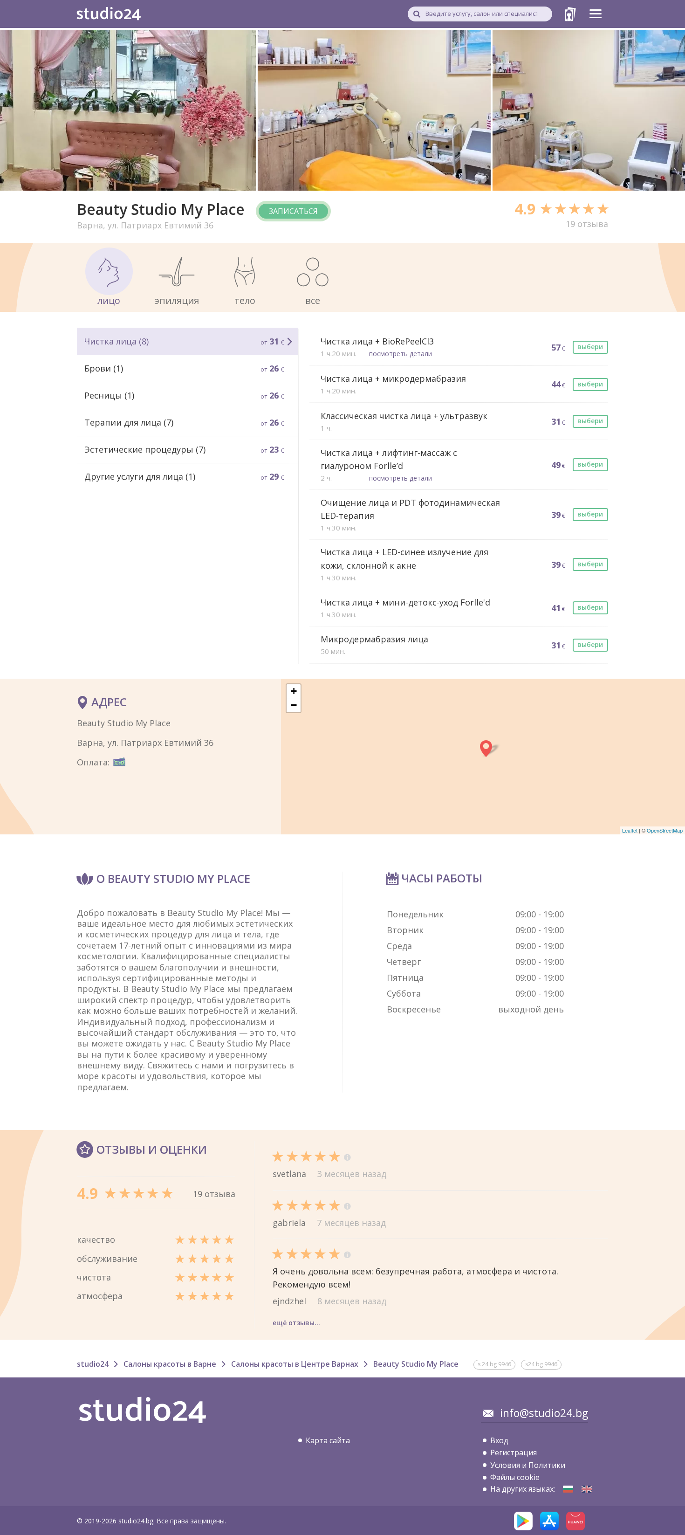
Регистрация (513, 1452)
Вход (499, 1440)
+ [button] (294, 691)
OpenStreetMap (665, 830)
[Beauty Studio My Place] (568, 1489)
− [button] (294, 705)
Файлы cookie (515, 1477)
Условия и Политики (527, 1465)
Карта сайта (328, 1440)
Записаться (293, 211)
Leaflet (629, 830)
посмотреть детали (400, 353)
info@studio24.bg (544, 1412)
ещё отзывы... (296, 1322)
